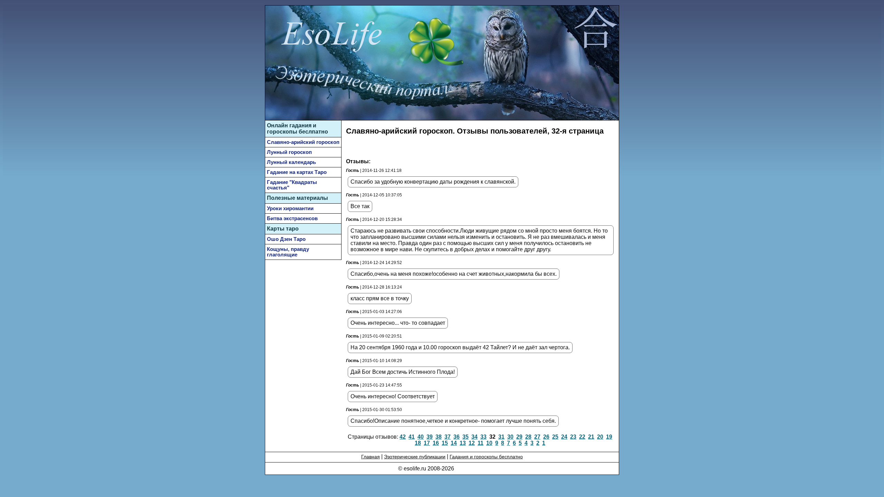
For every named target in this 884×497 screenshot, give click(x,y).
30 (510, 437)
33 (483, 437)
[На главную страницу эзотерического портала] (595, 29)
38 (438, 437)
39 (429, 437)
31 (501, 437)
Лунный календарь (291, 162)
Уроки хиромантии (290, 208)
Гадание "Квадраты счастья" (292, 185)
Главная (370, 456)
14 (454, 443)
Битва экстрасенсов (292, 218)
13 (463, 443)
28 (528, 437)
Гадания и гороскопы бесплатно (486, 456)
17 (427, 443)
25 (555, 437)
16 (436, 443)
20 (600, 437)
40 (420, 437)
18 (418, 443)
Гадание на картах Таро (297, 172)
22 (582, 437)
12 (472, 443)
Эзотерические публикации (414, 456)
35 (465, 437)
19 (609, 437)
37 (447, 437)
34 (474, 437)
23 (573, 437)
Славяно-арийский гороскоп (303, 142)
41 (412, 437)
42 (403, 437)
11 (480, 443)
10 (489, 443)
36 (456, 437)
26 (546, 437)
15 (445, 443)
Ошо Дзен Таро (286, 239)
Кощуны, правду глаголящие (288, 251)
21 (591, 437)
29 (519, 437)
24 (564, 437)
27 (537, 437)
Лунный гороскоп (289, 152)
